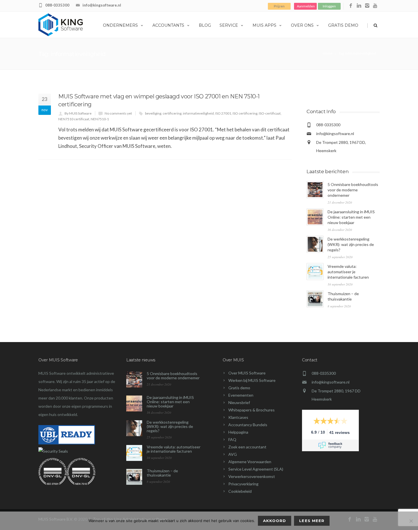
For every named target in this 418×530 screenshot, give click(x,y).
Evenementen (240, 395)
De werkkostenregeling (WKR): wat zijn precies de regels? (351, 244)
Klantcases (238, 417)
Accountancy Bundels (247, 424)
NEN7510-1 (100, 119)
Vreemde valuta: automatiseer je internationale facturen (348, 272)
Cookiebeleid (240, 491)
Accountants (168, 25)
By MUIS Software (78, 113)
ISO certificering (245, 113)
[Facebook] (351, 6)
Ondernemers (120, 25)
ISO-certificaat (270, 113)
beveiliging (153, 113)
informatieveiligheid (198, 113)
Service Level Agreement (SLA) (255, 469)
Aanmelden (306, 6)
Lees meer (311, 520)
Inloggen (329, 6)
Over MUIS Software (247, 372)
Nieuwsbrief (239, 402)
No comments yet (118, 113)
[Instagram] (367, 6)
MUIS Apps (264, 25)
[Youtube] (375, 6)
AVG (232, 454)
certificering (172, 113)
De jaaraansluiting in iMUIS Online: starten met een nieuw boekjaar (351, 217)
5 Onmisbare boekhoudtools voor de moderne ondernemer (353, 190)
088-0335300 (57, 5)
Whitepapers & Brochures (251, 409)
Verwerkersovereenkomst (251, 476)
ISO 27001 (223, 113)
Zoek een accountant (247, 446)
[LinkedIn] (359, 6)
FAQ (232, 439)
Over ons (302, 25)
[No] (411, 521)
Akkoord (274, 520)
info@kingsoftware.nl (101, 5)
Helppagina (238, 432)
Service (229, 25)
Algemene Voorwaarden (249, 461)
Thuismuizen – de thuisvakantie (162, 472)
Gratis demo (343, 25)
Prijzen (279, 6)
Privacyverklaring (243, 483)
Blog (205, 25)
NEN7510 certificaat (73, 119)
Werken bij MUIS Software (252, 380)
